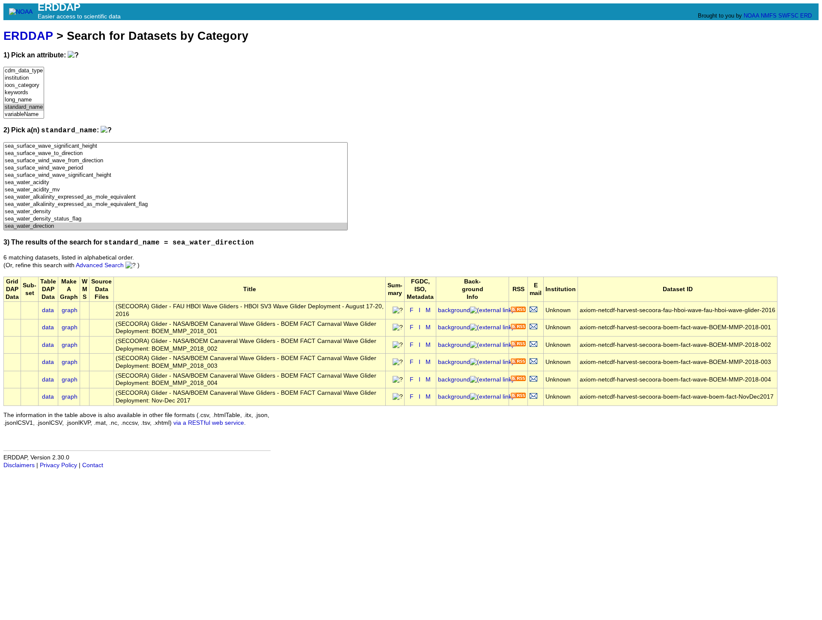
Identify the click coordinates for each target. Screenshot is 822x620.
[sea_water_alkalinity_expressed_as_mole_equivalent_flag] (175, 204)
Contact (92, 465)
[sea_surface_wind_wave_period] (175, 168)
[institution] (24, 78)
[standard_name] (24, 107)
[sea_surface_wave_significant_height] (175, 146)
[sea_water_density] (175, 211)
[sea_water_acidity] (175, 182)
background (454, 310)
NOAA (751, 15)
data (48, 310)
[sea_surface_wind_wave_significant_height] (175, 175)
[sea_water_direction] (175, 226)
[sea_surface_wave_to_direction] (175, 153)
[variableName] (24, 114)
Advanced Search (100, 265)
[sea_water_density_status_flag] (175, 219)
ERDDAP (28, 35)
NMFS (769, 15)
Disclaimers (19, 465)
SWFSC (788, 15)
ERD (806, 15)
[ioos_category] (24, 85)
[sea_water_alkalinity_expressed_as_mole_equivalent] (175, 197)
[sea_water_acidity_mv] (175, 190)
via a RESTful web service (208, 423)
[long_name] (24, 100)
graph (69, 310)
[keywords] (24, 92)
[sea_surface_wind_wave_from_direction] (175, 160)
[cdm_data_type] (24, 71)
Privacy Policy (58, 465)
